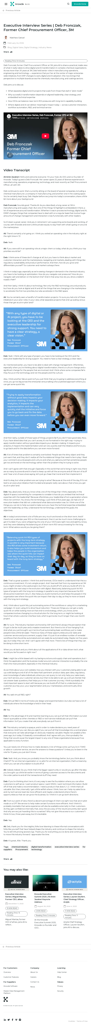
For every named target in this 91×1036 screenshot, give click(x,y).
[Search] (68, 4)
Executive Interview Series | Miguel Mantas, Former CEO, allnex (15, 896)
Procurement (22, 849)
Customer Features (11, 977)
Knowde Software (10, 986)
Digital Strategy (31, 47)
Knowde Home (80, 4)
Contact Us (34, 982)
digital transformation (41, 847)
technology (36, 849)
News (32, 987)
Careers (33, 977)
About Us (34, 972)
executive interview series (67, 847)
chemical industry (20, 847)
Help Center (62, 972)
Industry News (45, 47)
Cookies (71, 1021)
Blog (10, 47)
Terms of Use (82, 1021)
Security (60, 991)
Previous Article (13, 10)
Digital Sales (18, 47)
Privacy (60, 986)
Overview (7, 972)
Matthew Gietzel (17, 38)
